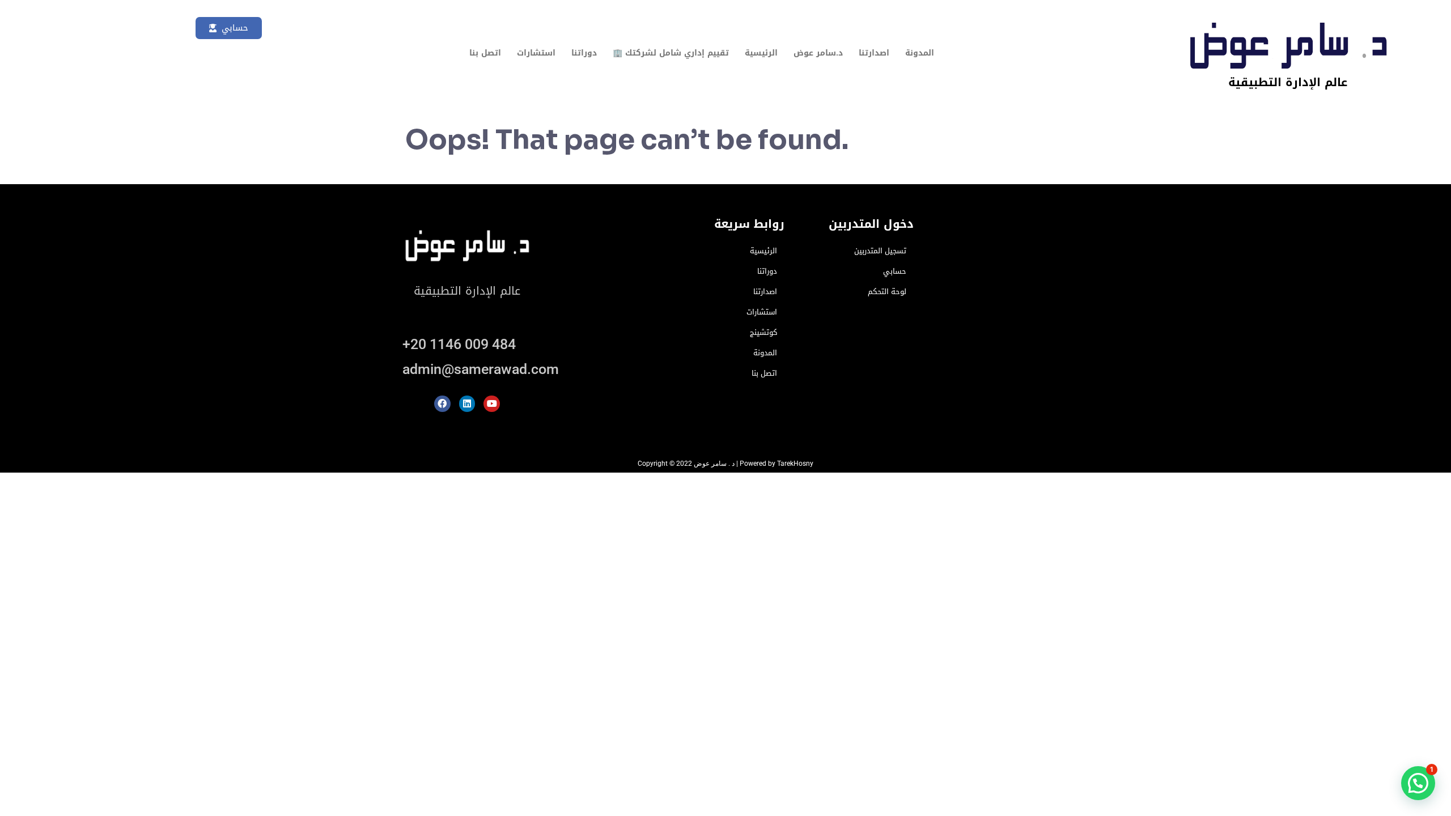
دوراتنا (584, 53)
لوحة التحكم (887, 291)
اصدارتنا (874, 53)
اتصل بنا (485, 53)
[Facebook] (442, 404)
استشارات (536, 53)
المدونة (919, 53)
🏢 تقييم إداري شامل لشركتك (671, 53)
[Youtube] (491, 404)
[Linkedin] (467, 404)
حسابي (894, 271)
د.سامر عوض (818, 53)
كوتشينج (763, 332)
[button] (1418, 783)
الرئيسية (761, 53)
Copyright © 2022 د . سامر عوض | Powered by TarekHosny (725, 464)
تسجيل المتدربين (880, 251)
